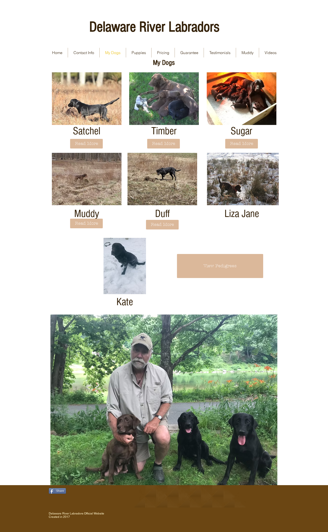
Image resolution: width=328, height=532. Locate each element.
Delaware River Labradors (154, 27)
